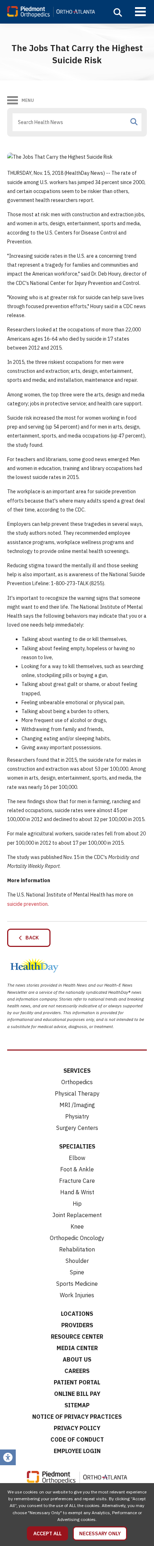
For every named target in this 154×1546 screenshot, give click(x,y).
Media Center (77, 1348)
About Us (77, 1359)
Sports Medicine (77, 1283)
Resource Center (77, 1336)
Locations (77, 1313)
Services (77, 1070)
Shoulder (77, 1260)
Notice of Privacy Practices (77, 1416)
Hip (77, 1203)
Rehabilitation (77, 1249)
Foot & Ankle (77, 1169)
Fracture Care (77, 1180)
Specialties (77, 1146)
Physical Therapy (77, 1093)
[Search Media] (134, 122)
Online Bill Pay (77, 1393)
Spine (77, 1272)
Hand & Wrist (77, 1192)
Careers (77, 1370)
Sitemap (77, 1405)
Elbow (77, 1157)
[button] (117, 12)
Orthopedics (77, 1082)
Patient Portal (77, 1382)
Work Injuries (77, 1295)
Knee (77, 1226)
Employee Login (77, 1450)
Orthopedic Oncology (77, 1237)
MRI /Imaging (77, 1104)
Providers (77, 1325)
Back (30, 937)
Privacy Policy (77, 1428)
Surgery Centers (77, 1127)
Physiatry (77, 1116)
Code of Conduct (77, 1439)
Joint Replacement (77, 1215)
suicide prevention (27, 904)
